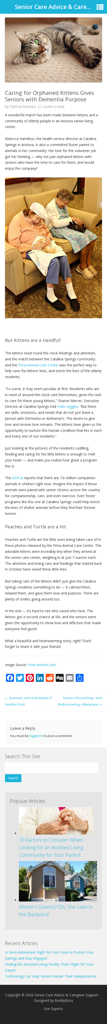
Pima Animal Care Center (38, 365)
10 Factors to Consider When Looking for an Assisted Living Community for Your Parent (51, 847)
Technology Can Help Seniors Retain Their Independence (50, 976)
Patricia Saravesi (23, 106)
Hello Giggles (67, 406)
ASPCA (17, 477)
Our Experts (53, 1008)
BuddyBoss (64, 1000)
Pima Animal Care (42, 664)
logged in (36, 735)
